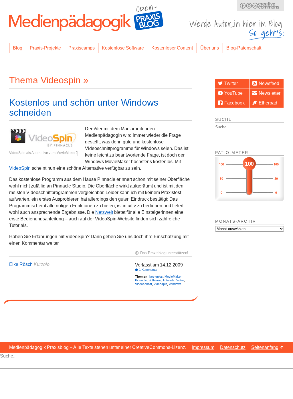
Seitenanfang (264, 347)
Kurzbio (42, 264)
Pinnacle (141, 280)
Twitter (231, 83)
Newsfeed (269, 83)
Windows (175, 284)
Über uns (209, 48)
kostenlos (156, 276)
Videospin (160, 284)
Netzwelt (104, 212)
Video (180, 280)
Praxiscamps (81, 48)
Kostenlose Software (123, 48)
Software (155, 280)
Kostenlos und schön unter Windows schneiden (83, 107)
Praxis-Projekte (45, 48)
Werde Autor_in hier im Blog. (236, 29)
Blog (17, 48)
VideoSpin (20, 168)
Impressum (203, 347)
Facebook (234, 102)
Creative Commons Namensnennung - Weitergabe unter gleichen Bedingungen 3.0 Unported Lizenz (260, 5)
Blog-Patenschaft (243, 48)
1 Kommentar (148, 269)
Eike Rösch (21, 264)
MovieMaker (173, 276)
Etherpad (268, 102)
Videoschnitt (143, 284)
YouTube (233, 93)
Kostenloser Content (172, 48)
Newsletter (269, 93)
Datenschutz (233, 347)
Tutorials (169, 280)
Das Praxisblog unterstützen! (164, 253)
